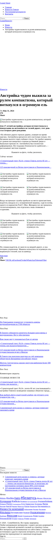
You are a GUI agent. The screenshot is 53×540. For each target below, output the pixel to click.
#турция (14, 518)
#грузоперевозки (32, 501)
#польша (5, 512)
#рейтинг (3, 516)
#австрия (4, 256)
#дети (9, 504)
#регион (48, 513)
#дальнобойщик (45, 501)
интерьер (33, 518)
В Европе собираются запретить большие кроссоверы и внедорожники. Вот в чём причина (23, 334)
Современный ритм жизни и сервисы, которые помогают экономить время (24, 478)
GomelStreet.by (6, 21)
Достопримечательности (15, 12)
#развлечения (37, 512)
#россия (12, 515)
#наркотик (33, 506)
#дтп (23, 504)
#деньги (3, 504)
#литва (26, 506)
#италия (3, 506)
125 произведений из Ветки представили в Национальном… (25, 167)
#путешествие (17, 512)
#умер (26, 518)
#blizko (3, 498)
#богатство (47, 498)
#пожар (35, 509)
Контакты (9, 14)
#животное (30, 504)
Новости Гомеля (12, 9)
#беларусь (28, 498)
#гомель (23, 501)
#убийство (21, 518)
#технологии (5, 518)
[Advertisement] (26, 61)
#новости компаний (12, 509)
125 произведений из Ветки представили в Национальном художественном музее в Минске (25, 489)
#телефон (41, 516)
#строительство (28, 516)
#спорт (20, 516)
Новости (3, 89)
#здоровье (38, 504)
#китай (9, 506)
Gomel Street (5, 3)
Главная (8, 7)
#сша (35, 516)
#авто (17, 498)
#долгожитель (16, 504)
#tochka (10, 498)
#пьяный (26, 513)
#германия (5, 501)
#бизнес (40, 498)
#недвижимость (44, 506)
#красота (21, 506)
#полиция (42, 509)
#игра (45, 504)
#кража (14, 506)
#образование (28, 509)
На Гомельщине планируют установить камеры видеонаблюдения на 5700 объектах (20, 323)
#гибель (16, 501)
